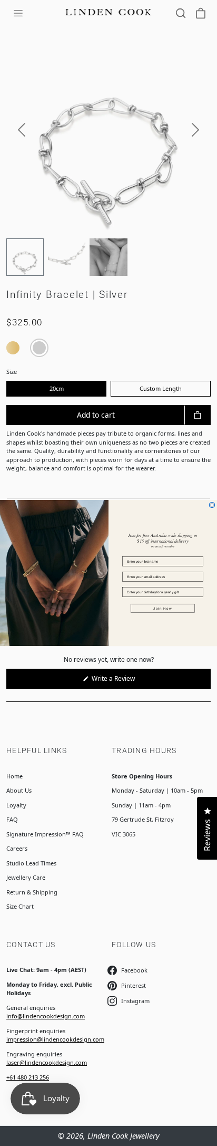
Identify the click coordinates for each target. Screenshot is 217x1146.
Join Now (162, 608)
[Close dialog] (212, 505)
